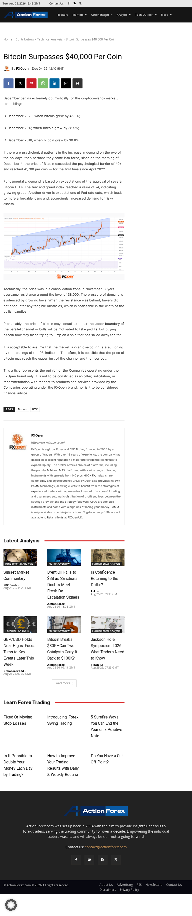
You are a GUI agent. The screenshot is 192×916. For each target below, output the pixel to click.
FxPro (94, 591)
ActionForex (55, 604)
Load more (62, 683)
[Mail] (89, 860)
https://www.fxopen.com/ (48, 442)
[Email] (66, 83)
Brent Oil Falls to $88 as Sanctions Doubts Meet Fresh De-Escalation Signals (63, 585)
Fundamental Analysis (19, 563)
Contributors (25, 39)
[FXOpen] (8, 68)
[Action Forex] (25, 14)
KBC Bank (10, 585)
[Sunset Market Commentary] (20, 557)
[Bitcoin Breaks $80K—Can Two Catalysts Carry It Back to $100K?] (64, 624)
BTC (35, 409)
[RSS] (75, 3)
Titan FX (97, 665)
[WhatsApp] (43, 83)
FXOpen (22, 68)
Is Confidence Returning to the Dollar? (104, 578)
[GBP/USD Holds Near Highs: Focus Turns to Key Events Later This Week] (20, 624)
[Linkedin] (55, 83)
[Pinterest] (31, 83)
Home (8, 39)
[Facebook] (69, 3)
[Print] (77, 83)
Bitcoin (22, 409)
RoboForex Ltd (14, 671)
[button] (11, 905)
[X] (80, 3)
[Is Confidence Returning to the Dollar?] (107, 557)
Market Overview (59, 563)
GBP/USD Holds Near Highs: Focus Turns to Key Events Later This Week (20, 652)
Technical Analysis (49, 39)
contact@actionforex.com (106, 847)
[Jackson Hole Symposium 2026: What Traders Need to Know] (107, 624)
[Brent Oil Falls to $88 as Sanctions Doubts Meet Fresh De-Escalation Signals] (64, 557)
